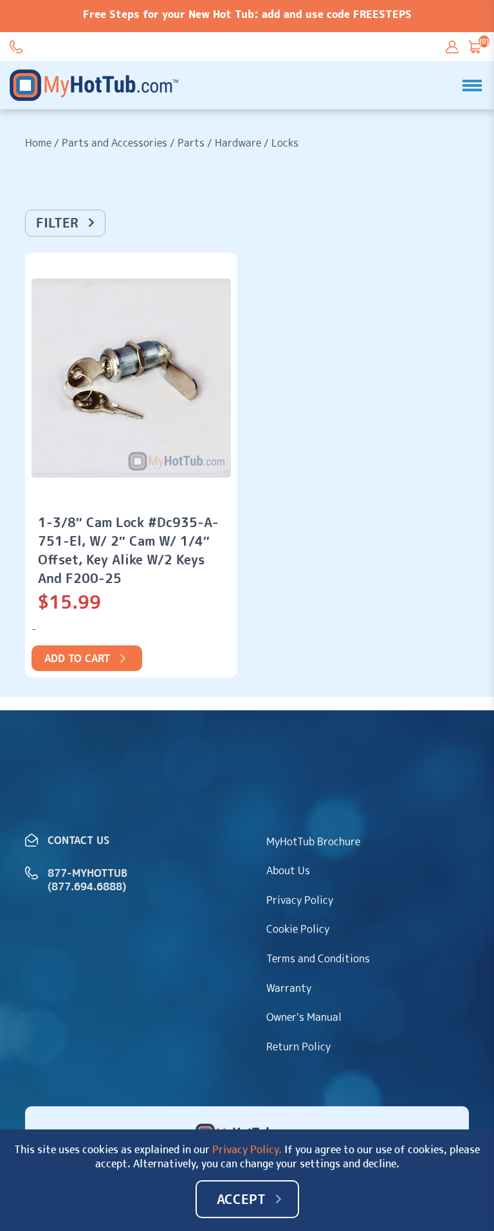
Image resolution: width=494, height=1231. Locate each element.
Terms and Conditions (318, 958)
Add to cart (77, 658)
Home (38, 143)
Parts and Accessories (114, 143)
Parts (191, 143)
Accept (241, 1199)
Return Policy (298, 1046)
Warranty (288, 988)
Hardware (238, 143)
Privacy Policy (299, 900)
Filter (57, 222)
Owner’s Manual (304, 1017)
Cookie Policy (297, 929)
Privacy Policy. (247, 1149)
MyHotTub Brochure (313, 841)
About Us (288, 870)
